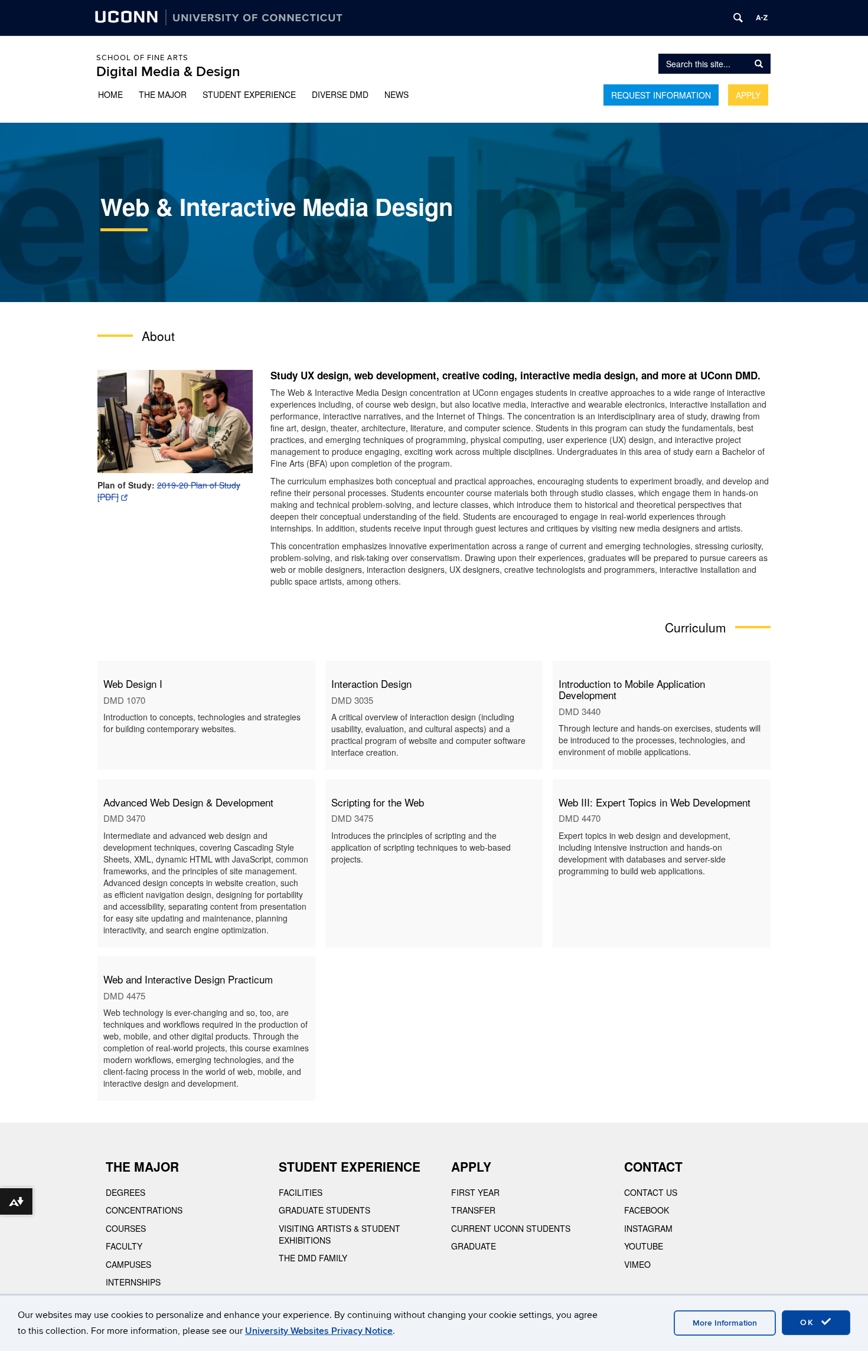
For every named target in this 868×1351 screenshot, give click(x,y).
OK (809, 1322)
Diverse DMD (340, 94)
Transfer (473, 1210)
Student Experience (249, 94)
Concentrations (144, 1210)
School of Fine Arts (142, 58)
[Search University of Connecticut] (738, 17)
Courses (126, 1228)
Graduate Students (324, 1210)
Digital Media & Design (168, 71)
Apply (748, 95)
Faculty (124, 1246)
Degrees (125, 1192)
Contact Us (650, 1192)
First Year (475, 1192)
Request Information (661, 95)
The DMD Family (313, 1258)
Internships (133, 1282)
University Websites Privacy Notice (319, 1331)
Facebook (646, 1210)
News (396, 94)
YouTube (643, 1246)
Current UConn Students (510, 1228)
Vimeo (637, 1264)
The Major (163, 94)
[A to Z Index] (761, 17)
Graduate (473, 1246)
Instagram (648, 1228)
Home (110, 94)
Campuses (128, 1264)
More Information (725, 1323)
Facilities (300, 1192)
